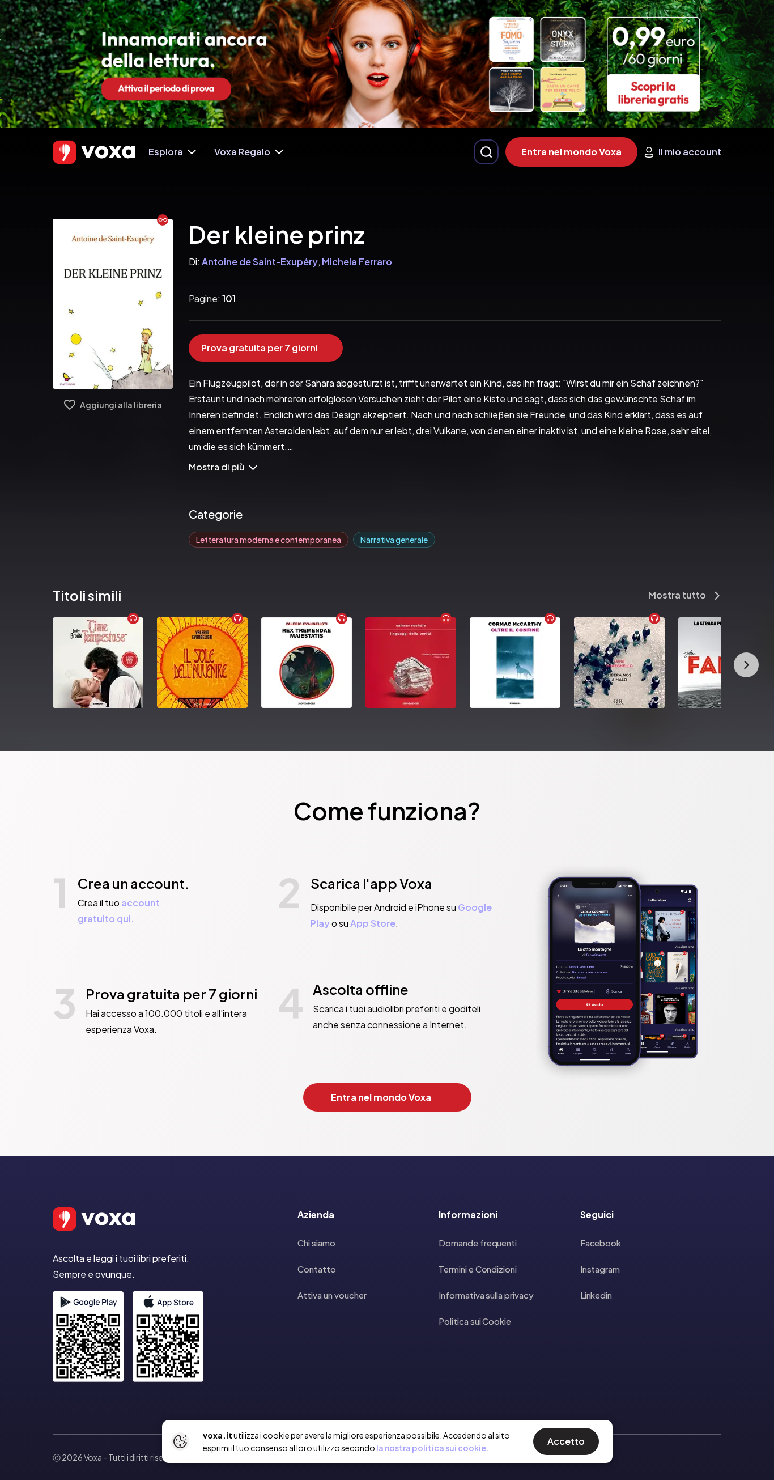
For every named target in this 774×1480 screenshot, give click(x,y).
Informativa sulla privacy (486, 1295)
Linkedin (596, 1295)
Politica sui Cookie (475, 1321)
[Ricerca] (486, 151)
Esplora (165, 152)
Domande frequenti (478, 1242)
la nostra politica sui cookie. (432, 1448)
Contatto (316, 1268)
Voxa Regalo (242, 152)
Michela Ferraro (357, 262)
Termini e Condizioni (478, 1268)
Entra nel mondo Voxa (571, 152)
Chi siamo (316, 1242)
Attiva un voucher (332, 1295)
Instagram (600, 1268)
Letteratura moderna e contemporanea (268, 540)
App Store (372, 923)
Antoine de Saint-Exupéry (260, 262)
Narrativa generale (394, 540)
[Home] (94, 152)
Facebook (600, 1242)
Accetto (566, 1441)
